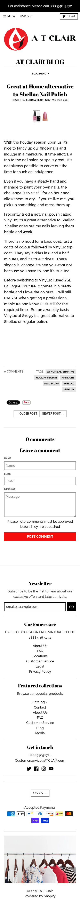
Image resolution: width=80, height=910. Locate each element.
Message (9, 489)
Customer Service (40, 661)
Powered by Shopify (40, 896)
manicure (68, 377)
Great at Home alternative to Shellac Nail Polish (40, 90)
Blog (40, 728)
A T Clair (46, 891)
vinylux (69, 389)
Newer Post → (53, 413)
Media (40, 733)
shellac (68, 383)
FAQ (40, 651)
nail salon (51, 383)
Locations (40, 656)
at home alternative (60, 371)
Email (7, 474)
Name (7, 458)
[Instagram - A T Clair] (43, 768)
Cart (71, 16)
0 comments (13, 371)
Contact (40, 707)
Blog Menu (39, 73)
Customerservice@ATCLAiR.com (40, 761)
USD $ (24, 16)
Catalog (38, 702)
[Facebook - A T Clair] (36, 768)
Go (71, 607)
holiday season (46, 377)
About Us (40, 646)
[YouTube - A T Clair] (51, 768)
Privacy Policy (40, 671)
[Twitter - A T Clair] (28, 768)
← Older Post (26, 413)
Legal (40, 666)
